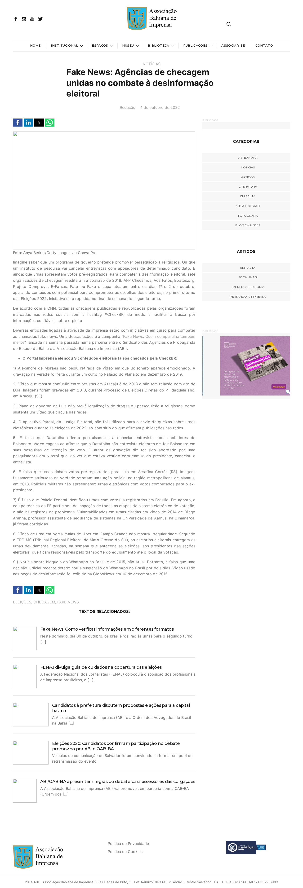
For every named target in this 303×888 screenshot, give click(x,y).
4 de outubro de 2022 (160, 107)
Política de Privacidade (128, 843)
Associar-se (233, 45)
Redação (127, 107)
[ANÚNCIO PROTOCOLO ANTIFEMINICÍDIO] (246, 365)
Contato (264, 45)
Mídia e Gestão (248, 206)
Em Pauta (247, 267)
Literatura (248, 186)
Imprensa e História (248, 287)
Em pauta (247, 196)
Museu (128, 45)
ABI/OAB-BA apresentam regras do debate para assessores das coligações (117, 781)
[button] (17, 123)
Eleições (22, 602)
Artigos (247, 177)
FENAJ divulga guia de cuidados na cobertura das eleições (100, 667)
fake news (68, 602)
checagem (44, 602)
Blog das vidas (247, 225)
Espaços (100, 45)
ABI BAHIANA (248, 157)
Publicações (195, 45)
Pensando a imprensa (248, 296)
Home (35, 45)
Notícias (151, 64)
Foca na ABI (248, 277)
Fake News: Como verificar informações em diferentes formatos (107, 629)
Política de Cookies (125, 851)
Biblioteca (158, 45)
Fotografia (248, 215)
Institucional (64, 45)
